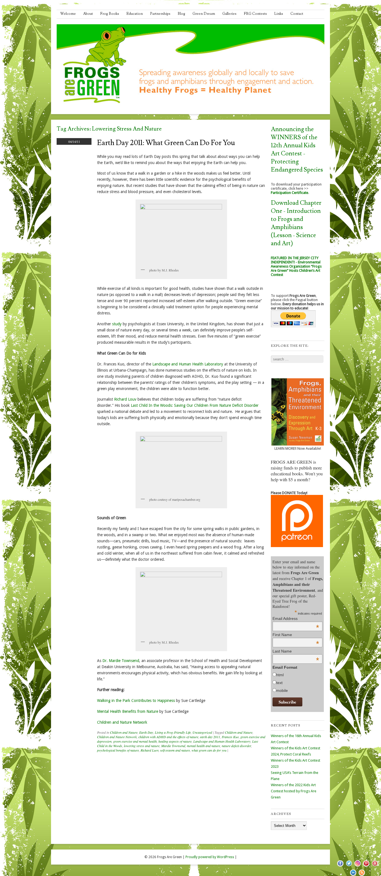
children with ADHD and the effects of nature (168, 737)
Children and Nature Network (122, 722)
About (88, 13)
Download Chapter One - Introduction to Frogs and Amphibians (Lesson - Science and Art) (296, 223)
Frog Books (109, 13)
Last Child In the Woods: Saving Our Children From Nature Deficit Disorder (195, 405)
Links (278, 13)
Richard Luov (149, 750)
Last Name (296, 651)
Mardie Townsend (173, 745)
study (117, 324)
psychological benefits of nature (118, 750)
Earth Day (146, 732)
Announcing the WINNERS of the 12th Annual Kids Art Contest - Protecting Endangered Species (297, 149)
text (279, 682)
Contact (296, 13)
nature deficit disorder (236, 745)
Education (134, 13)
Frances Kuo (230, 737)
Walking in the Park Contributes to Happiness (136, 700)
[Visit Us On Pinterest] (366, 866)
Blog (181, 13)
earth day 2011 (210, 737)
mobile (282, 690)
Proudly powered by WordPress (209, 857)
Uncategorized (202, 732)
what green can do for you (209, 750)
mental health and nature (203, 745)
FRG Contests (255, 13)
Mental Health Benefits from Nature (128, 711)
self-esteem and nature (175, 750)
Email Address (296, 618)
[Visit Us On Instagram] (357, 866)
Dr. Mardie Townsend (120, 660)
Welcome (68, 13)
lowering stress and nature (142, 745)
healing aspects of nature (175, 741)
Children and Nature (124, 732)
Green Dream (203, 13)
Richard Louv (126, 399)
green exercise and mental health (135, 741)
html (280, 675)
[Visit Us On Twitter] (348, 866)
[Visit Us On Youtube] (374, 866)
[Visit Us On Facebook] (340, 866)
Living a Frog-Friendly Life (173, 732)
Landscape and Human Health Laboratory (187, 364)
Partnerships (160, 13)
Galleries (229, 13)
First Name (296, 634)
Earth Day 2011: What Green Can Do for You (166, 143)
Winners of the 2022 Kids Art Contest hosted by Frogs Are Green (293, 791)
